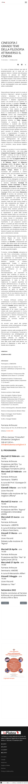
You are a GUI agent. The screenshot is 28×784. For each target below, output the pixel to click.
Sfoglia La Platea (5, 765)
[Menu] (26, 2)
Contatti (3, 759)
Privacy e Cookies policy (7, 771)
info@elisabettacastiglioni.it (13, 444)
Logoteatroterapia (9, 678)
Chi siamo (3, 756)
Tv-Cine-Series (4, 60)
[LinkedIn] (21, 64)
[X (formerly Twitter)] (25, 64)
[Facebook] (18, 64)
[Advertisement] (14, 19)
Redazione (4, 762)
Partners (3, 768)
